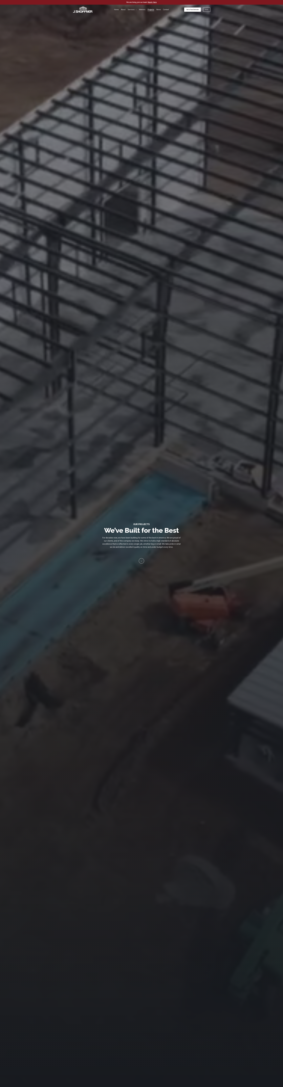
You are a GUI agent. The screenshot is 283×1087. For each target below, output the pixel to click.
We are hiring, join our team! (141, 2)
